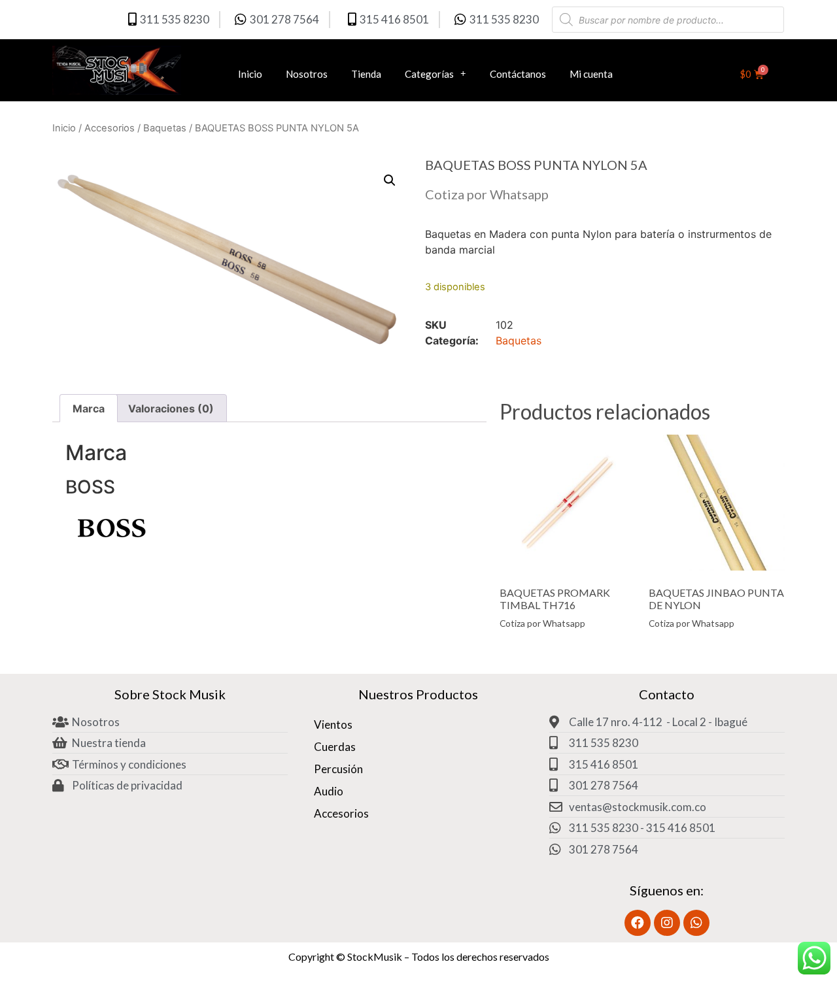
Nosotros (307, 74)
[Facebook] (637, 923)
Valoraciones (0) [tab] (171, 408)
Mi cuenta (591, 74)
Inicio (250, 74)
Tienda (366, 74)
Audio (328, 791)
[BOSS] (111, 543)
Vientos (333, 724)
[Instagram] (667, 923)
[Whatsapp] (696, 923)
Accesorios (109, 128)
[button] (389, 180)
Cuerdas (335, 747)
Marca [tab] (89, 408)
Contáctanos (518, 74)
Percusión (338, 769)
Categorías (429, 74)
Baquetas (164, 128)
